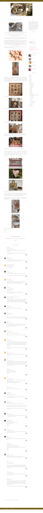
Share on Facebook (9, 238)
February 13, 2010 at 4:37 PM (10, 340)
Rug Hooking (32, 50)
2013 (30, 79)
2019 (30, 74)
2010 (30, 82)
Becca (8, 436)
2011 (29, 81)
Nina (4, 191)
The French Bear (9, 420)
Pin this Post (23, 238)
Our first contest (34, 65)
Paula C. (8, 339)
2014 (30, 78)
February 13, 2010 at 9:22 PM (10, 387)
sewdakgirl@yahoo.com (19, 44)
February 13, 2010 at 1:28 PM (10, 248)
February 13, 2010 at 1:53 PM (10, 288)
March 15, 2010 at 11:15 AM (9, 479)
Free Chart (33, 58)
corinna (8, 287)
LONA (7, 377)
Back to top (36, 508)
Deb (7, 359)
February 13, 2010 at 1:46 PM (10, 272)
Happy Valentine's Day (32, 101)
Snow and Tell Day (32, 102)
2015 (30, 77)
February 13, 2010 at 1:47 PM (10, 280)
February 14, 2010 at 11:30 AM (10, 421)
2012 (30, 80)
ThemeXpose (9, 508)
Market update (32, 97)
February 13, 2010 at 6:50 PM (10, 378)
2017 (30, 75)
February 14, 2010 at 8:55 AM (10, 414)
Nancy (8, 271)
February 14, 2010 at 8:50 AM (10, 402)
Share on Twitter (16, 238)
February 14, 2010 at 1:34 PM (10, 444)
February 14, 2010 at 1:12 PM (10, 437)
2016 (30, 76)
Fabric (29, 50)
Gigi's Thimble (9, 279)
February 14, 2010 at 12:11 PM (10, 430)
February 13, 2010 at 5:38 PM (10, 360)
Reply (26, 336)
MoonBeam (8, 392)
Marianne (8, 401)
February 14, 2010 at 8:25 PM (10, 472)
